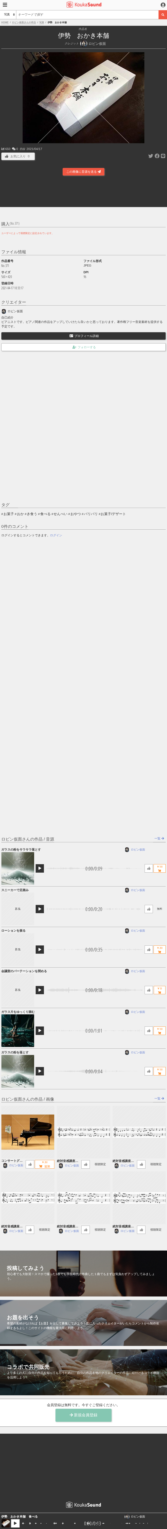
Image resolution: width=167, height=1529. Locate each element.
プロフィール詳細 (86, 336)
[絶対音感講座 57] (83, 1197)
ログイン (56, 535)
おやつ (75, 514)
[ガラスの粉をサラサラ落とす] (17, 868)
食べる (45, 514)
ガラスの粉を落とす (15, 1052)
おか (20, 514)
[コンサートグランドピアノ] (27, 1132)
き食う (32, 514)
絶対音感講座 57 (68, 1227)
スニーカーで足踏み (15, 890)
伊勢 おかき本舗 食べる (19, 1516)
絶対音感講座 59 (124, 1161)
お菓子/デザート (113, 514)
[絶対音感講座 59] (139, 1132)
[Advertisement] (83, 192)
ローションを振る (13, 930)
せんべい (60, 514)
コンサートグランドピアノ (12, 1161)
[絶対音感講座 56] (139, 1197)
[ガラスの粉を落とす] (17, 1071)
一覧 (157, 838)
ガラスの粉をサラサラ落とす (21, 849)
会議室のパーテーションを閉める (24, 971)
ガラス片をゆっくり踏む (18, 1011)
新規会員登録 (85, 1415)
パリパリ (91, 514)
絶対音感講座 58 (12, 1227)
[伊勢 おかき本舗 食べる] (5, 1523)
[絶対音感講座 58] (27, 1197)
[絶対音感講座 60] (83, 1132)
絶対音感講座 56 (124, 1227)
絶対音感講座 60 (68, 1161)
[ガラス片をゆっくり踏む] (17, 1030)
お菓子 (8, 514)
